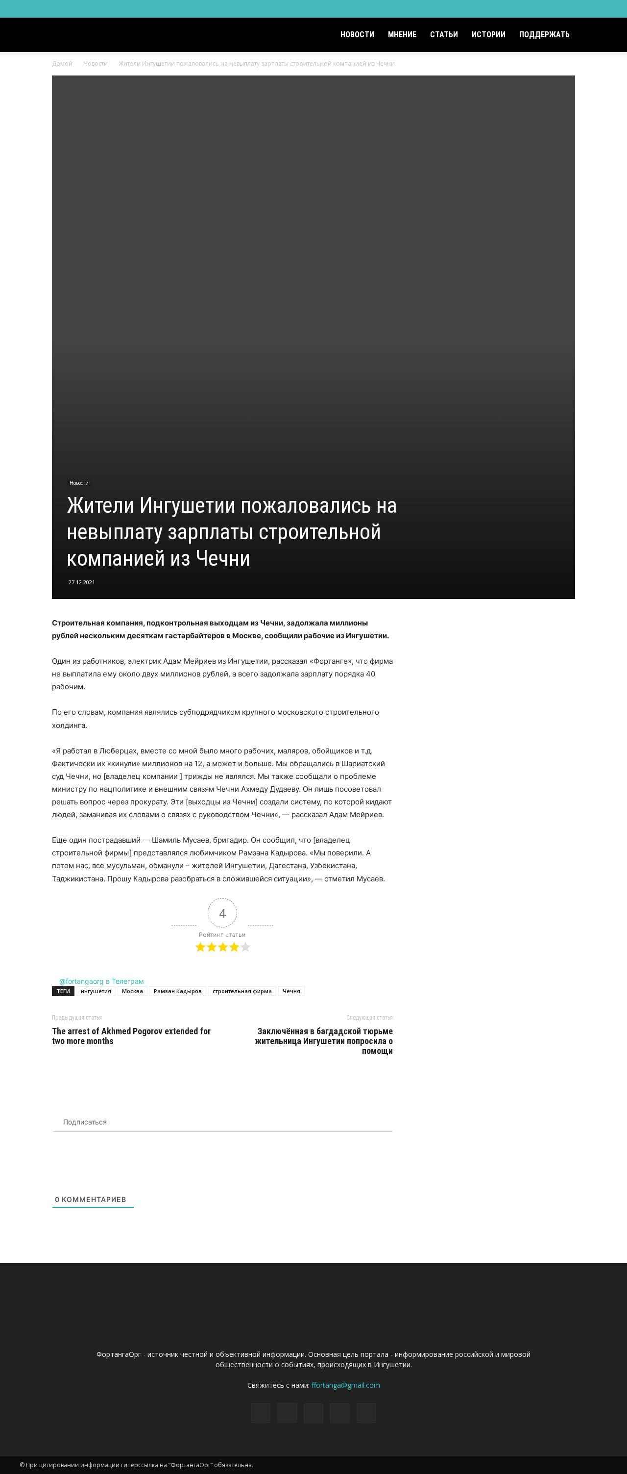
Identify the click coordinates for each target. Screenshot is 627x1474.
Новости (357, 34)
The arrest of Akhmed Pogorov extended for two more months (131, 1036)
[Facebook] (535, 9)
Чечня (291, 991)
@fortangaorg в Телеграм (100, 981)
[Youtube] (600, 9)
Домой (62, 63)
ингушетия (96, 991)
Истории (489, 34)
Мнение (402, 34)
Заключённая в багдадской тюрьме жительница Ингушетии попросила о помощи (324, 1041)
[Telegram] (567, 9)
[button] (595, 35)
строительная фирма (242, 991)
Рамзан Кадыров (178, 991)
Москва (132, 991)
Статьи (444, 34)
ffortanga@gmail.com (346, 1385)
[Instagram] (551, 9)
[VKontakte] (584, 9)
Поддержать (544, 34)
